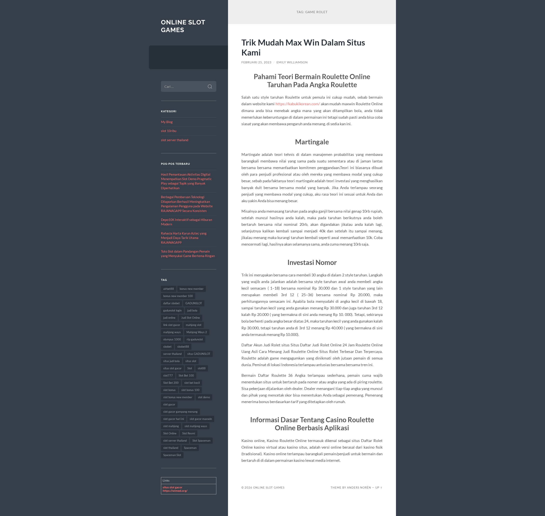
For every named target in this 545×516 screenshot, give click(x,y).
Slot (189, 368)
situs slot (190, 361)
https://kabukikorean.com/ (297, 103)
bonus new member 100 (178, 296)
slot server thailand (174, 140)
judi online (169, 317)
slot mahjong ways (196, 426)
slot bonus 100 (190, 390)
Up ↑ (379, 487)
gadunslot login (172, 310)
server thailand (172, 353)
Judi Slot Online (190, 317)
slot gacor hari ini (173, 419)
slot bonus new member (177, 397)
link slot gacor (171, 325)
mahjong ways (172, 332)
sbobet (167, 346)
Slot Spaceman (201, 440)
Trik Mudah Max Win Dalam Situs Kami (303, 47)
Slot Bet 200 (171, 382)
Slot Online (169, 433)
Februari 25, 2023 (256, 62)
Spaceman (190, 447)
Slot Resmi (188, 433)
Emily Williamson (292, 62)
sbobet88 (183, 346)
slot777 (168, 375)
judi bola (192, 310)
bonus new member (192, 288)
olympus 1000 (172, 339)
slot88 (202, 368)
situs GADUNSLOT (198, 353)
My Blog (167, 122)
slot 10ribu (168, 131)
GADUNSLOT (193, 303)
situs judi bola (171, 361)
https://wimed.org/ (175, 490)
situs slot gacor (172, 368)
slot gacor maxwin (201, 419)
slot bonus (169, 390)
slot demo (204, 397)
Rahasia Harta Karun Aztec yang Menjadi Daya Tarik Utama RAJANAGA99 (184, 237)
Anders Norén (359, 487)
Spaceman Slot (172, 455)
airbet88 (168, 288)
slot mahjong (171, 426)
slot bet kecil (192, 382)
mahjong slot (193, 325)
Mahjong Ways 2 (196, 332)
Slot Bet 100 (186, 375)
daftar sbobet (171, 303)
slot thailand (170, 447)
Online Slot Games (183, 26)
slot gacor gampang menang (180, 411)
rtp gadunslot (195, 339)
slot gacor (169, 404)
